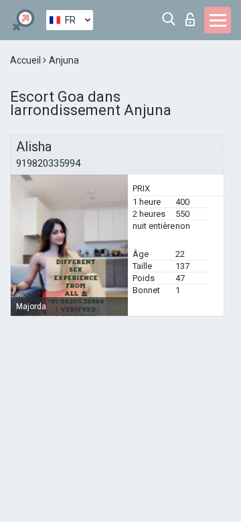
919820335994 (48, 163)
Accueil (26, 60)
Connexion (193, 15)
